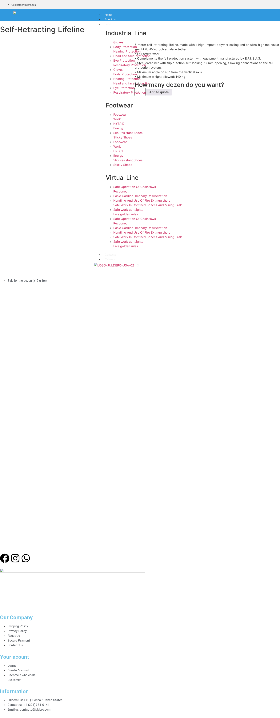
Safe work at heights (128, 210)
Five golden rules (125, 214)
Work (117, 119)
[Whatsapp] (25, 558)
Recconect (121, 191)
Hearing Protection (127, 51)
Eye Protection (124, 60)
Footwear (120, 114)
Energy (118, 128)
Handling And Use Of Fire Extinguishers (141, 200)
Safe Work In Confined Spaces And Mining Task (147, 205)
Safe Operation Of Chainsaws (134, 187)
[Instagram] (15, 558)
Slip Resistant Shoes (127, 133)
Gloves (118, 42)
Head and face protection (131, 56)
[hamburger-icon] (183, 13)
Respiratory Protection (129, 65)
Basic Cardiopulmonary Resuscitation (140, 196)
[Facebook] (5, 558)
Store (108, 24)
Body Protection (125, 47)
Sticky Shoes (122, 137)
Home (108, 14)
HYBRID (119, 124)
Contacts (110, 254)
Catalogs (110, 259)
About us (110, 19)
